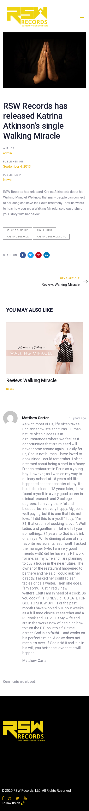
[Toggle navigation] (71, 16)
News (7, 180)
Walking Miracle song (51, 237)
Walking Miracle (17, 237)
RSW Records (44, 230)
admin (7, 153)
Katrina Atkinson (17, 230)
